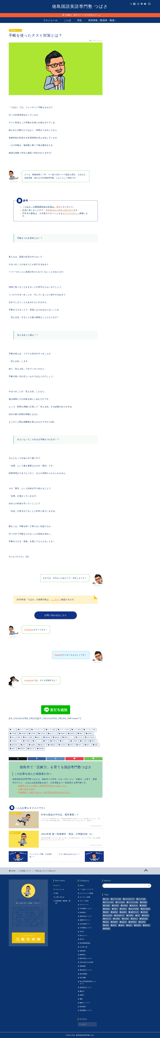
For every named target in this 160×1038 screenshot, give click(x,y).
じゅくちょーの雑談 (86, 893)
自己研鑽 (83, 977)
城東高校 (57, 737)
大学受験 (27, 741)
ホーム (57, 885)
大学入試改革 (90, 737)
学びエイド (37, 741)
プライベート (84, 904)
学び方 (82, 939)
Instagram (29, 680)
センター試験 (51, 729)
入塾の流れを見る (26, 789)
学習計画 (54, 741)
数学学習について (86, 958)
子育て (82, 931)
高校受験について (86, 1010)
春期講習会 (52, 745)
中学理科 (33, 733)
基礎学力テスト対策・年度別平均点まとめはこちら (42, 786)
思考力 (24, 745)
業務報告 (83, 966)
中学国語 (23, 733)
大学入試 (79, 737)
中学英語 (42, 733)
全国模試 (62, 733)
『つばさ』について (86, 889)
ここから (55, 600)
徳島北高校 (14, 745)
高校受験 (41, 748)
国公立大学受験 (15, 737)
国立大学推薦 (28, 737)
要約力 (88, 745)
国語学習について (86, 916)
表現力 (80, 745)
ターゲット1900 (64, 729)
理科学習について (86, 970)
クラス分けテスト (38, 729)
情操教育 (33, 745)
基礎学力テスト (68, 737)
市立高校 (84, 741)
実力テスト (64, 741)
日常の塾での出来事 (86, 962)
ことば (67, 20)
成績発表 (83, 951)
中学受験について (86, 908)
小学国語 (74, 741)
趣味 (81, 999)
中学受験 (13, 733)
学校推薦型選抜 (85, 943)
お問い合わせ (59, 897)
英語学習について (86, 987)
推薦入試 (42, 745)
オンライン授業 (85, 897)
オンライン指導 (23, 729)
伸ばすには (52, 733)
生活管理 (62, 745)
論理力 (13, 748)
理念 (79, 20)
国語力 (38, 737)
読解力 (96, 745)
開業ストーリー (85, 1002)
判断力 (81, 733)
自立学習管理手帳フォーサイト (88, 982)
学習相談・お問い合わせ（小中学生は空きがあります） (44, 792)
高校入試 (31, 748)
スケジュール (50, 20)
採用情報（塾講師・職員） (102, 20)
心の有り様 (83, 947)
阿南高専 (22, 748)
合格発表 (83, 912)
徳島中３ (93, 741)
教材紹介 (83, 954)
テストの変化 (77, 729)
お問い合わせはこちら (55, 615)
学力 (46, 741)
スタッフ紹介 (84, 901)
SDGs (82, 885)
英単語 (71, 745)
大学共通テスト (15, 741)
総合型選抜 (83, 974)
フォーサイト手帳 (90, 729)
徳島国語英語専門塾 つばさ (80, 6)
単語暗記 (89, 733)
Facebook (29, 630)
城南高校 (47, 737)
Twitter (57, 655)
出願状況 (72, 733)
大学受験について (15, 30)
